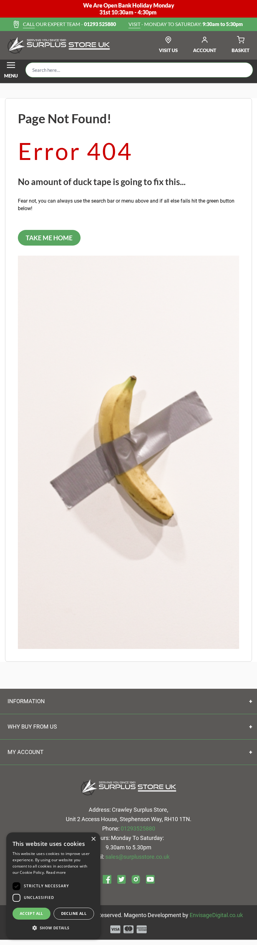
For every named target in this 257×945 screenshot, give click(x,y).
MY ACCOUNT (26, 752)
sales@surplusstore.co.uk (137, 856)
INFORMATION (26, 701)
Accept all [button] (31, 913)
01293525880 (138, 828)
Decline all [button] (74, 913)
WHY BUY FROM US (32, 726)
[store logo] (59, 45)
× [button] (93, 839)
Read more (56, 872)
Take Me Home (49, 238)
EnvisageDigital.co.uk (216, 915)
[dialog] (53, 885)
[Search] (243, 70)
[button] (53, 928)
